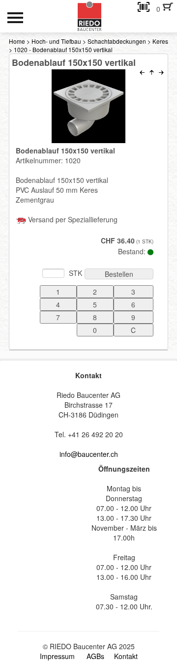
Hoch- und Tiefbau (56, 41)
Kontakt (126, 656)
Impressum (57, 656)
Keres (160, 41)
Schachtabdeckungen (117, 41)
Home (17, 41)
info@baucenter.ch (88, 454)
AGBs (95, 656)
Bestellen (119, 274)
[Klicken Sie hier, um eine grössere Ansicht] (88, 106)
